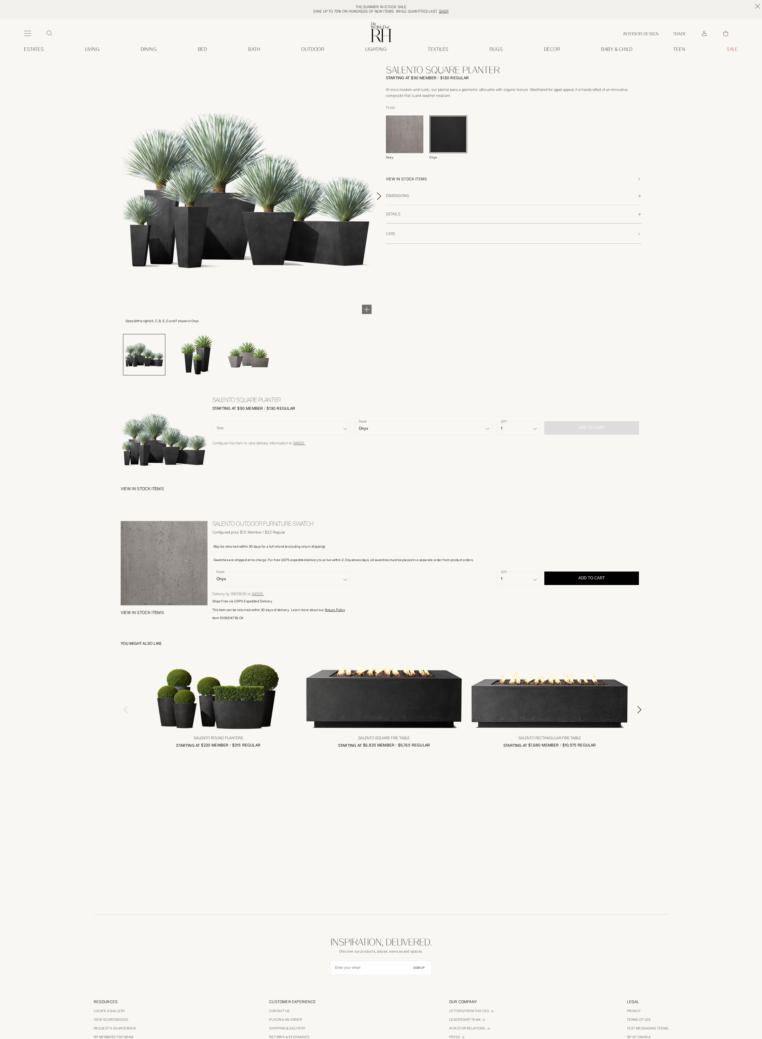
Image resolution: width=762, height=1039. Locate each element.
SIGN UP (419, 967)
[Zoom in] (367, 309)
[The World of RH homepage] (381, 32)
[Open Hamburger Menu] (27, 33)
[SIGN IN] (704, 33)
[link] (617, 49)
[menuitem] (34, 49)
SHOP (444, 11)
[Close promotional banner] (757, 6)
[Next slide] (386, 196)
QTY (504, 421)
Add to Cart (591, 578)
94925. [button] (299, 443)
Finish (363, 421)
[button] (514, 179)
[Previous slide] (123, 709)
